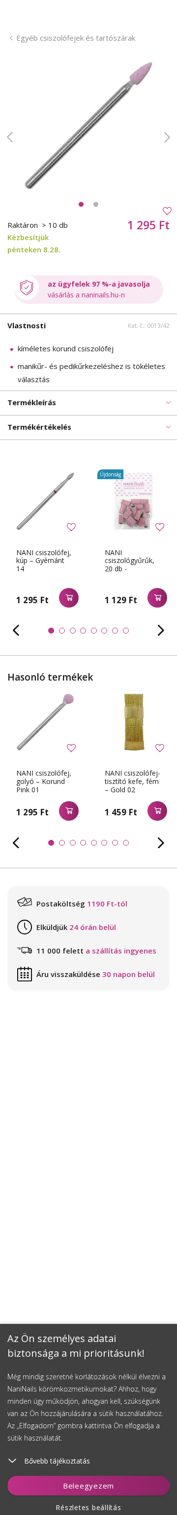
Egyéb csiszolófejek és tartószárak (75, 37)
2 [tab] (96, 204)
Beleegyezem (88, 1486)
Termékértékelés (39, 427)
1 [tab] (81, 204)
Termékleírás (31, 402)
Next (167, 137)
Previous (10, 137)
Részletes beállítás (88, 1507)
